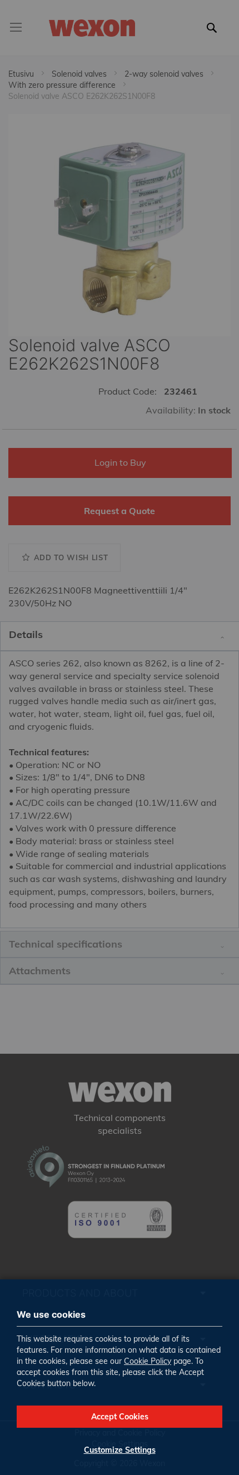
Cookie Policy (147, 1361)
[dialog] (119, 737)
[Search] (214, 34)
